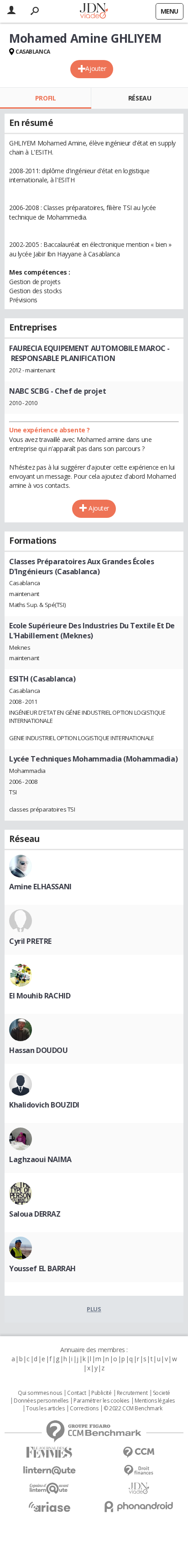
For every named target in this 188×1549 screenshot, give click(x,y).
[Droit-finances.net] (138, 1470)
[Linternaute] (49, 1470)
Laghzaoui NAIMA (40, 1159)
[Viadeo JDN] (138, 1488)
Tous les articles (45, 1408)
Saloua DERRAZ (35, 1214)
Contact (76, 1393)
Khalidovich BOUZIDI (44, 1105)
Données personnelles (41, 1401)
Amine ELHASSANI (40, 887)
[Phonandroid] (138, 1506)
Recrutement (132, 1393)
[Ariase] (49, 1507)
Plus (94, 1309)
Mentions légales (155, 1401)
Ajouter (95, 68)
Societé (161, 1393)
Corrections (84, 1408)
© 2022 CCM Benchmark (133, 1408)
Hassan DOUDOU (38, 1050)
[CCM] (138, 1452)
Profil (45, 98)
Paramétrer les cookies (101, 1401)
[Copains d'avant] (49, 1488)
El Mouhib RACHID (39, 996)
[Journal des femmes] (49, 1452)
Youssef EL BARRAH (42, 1268)
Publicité (101, 1393)
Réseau (139, 98)
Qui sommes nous (40, 1393)
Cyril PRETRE (30, 941)
